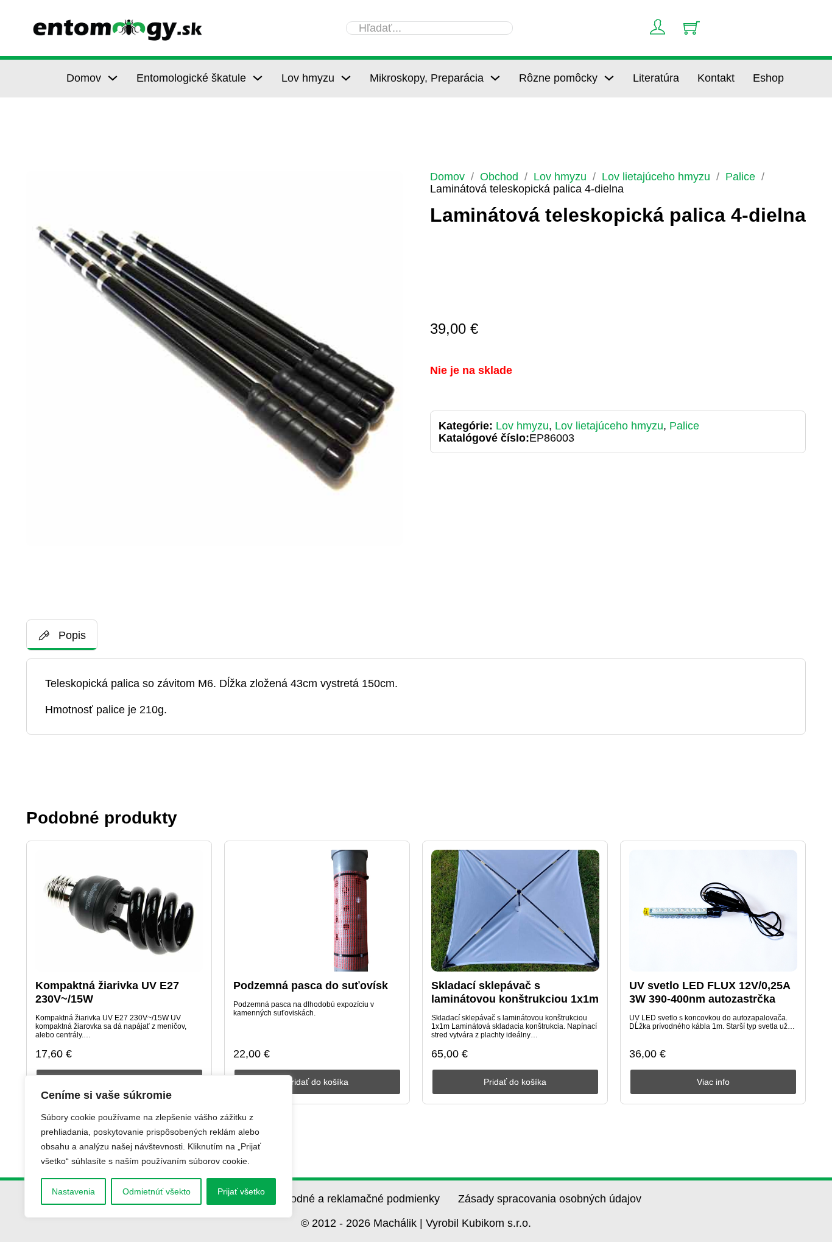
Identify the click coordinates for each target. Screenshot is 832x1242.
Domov (83, 78)
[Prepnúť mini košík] (691, 27)
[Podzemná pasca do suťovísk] (317, 911)
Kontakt (716, 78)
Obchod (499, 177)
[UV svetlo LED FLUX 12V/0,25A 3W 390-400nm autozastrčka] (713, 911)
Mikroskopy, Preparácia (427, 78)
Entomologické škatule (191, 78)
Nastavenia (73, 1191)
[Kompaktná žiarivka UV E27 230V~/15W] (119, 911)
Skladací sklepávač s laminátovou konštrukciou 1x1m (515, 992)
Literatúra (656, 78)
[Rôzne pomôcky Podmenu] (609, 77)
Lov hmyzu (307, 78)
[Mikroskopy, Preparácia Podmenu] (495, 77)
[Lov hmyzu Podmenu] (345, 77)
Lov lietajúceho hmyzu (656, 177)
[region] (158, 1146)
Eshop (768, 78)
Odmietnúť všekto (156, 1191)
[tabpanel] (416, 696)
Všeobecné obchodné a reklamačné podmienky (324, 1199)
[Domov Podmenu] (112, 77)
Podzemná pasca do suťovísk (310, 985)
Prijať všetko (241, 1191)
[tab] (61, 635)
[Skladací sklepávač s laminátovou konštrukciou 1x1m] (515, 911)
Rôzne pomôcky (558, 78)
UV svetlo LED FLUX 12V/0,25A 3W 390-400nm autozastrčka (709, 992)
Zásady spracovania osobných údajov (549, 1199)
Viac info (713, 1082)
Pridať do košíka (317, 1082)
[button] (386, 187)
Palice (740, 177)
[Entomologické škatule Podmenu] (257, 77)
